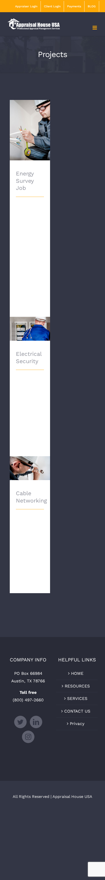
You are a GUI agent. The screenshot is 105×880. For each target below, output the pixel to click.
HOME (77, 673)
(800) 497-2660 (28, 699)
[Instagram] (28, 737)
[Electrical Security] (30, 329)
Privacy (77, 723)
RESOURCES (77, 686)
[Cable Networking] (30, 468)
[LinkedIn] (36, 722)
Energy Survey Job (30, 123)
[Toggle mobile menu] (95, 27)
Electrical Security (30, 322)
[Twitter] (20, 722)
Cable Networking (30, 461)
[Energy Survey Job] (30, 130)
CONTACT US (77, 711)
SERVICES (77, 698)
